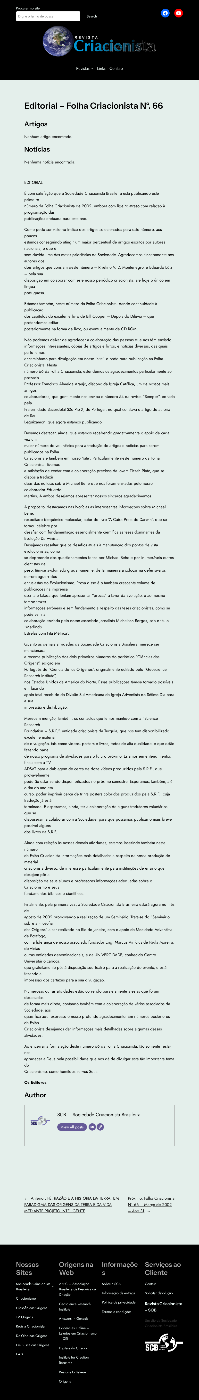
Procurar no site (28, 8)
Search (92, 16)
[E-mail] (92, 1127)
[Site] (100, 1127)
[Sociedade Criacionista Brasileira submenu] (53, 1287)
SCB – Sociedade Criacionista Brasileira (99, 1114)
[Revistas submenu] (92, 68)
